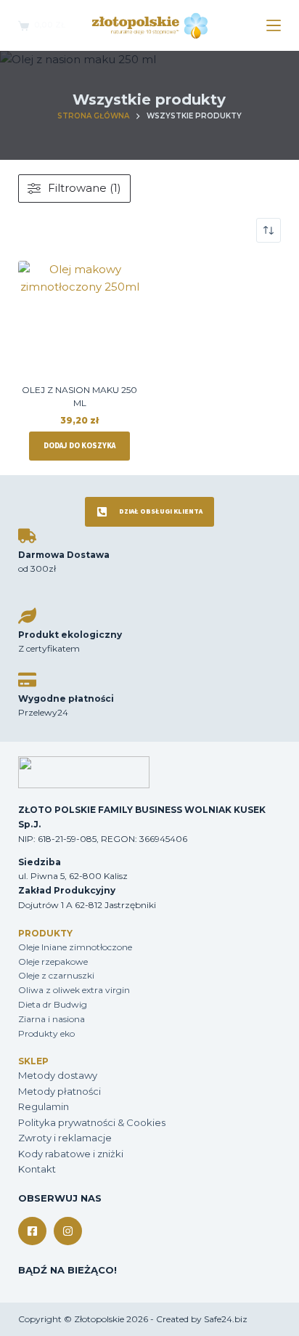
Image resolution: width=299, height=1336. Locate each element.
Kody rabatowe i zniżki (70, 1153)
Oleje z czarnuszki (56, 975)
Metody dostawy (57, 1075)
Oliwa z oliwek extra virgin (74, 989)
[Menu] (273, 25)
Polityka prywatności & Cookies (91, 1122)
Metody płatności (59, 1091)
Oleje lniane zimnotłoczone (75, 947)
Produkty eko (46, 1033)
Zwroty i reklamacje (65, 1137)
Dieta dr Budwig (52, 1004)
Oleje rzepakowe (53, 961)
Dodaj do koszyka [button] (79, 445)
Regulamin (43, 1106)
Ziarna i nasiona (51, 1018)
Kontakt (37, 1169)
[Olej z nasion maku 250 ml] (80, 322)
